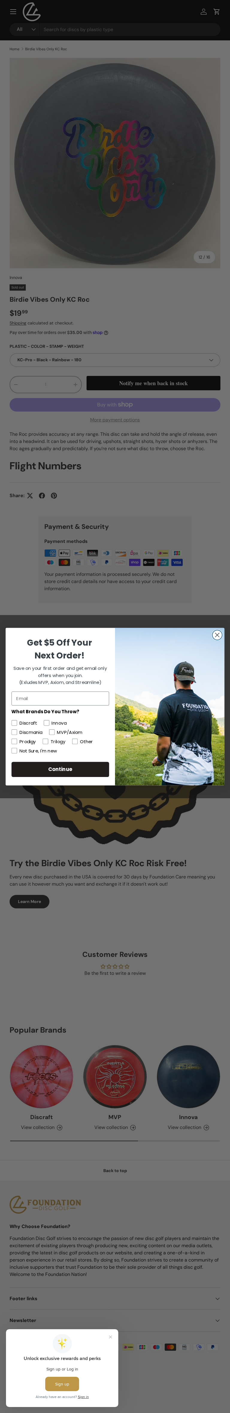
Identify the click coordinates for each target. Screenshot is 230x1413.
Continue (60, 769)
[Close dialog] (217, 635)
